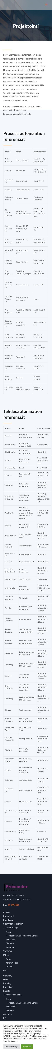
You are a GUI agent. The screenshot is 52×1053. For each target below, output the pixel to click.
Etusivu (6, 912)
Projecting (7, 987)
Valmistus (7, 951)
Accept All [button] (27, 1047)
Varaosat (10, 947)
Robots (6, 991)
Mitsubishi (10, 939)
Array (8, 932)
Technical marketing (12, 994)
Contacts (7, 1014)
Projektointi (8, 916)
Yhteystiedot (12, 963)
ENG (5, 970)
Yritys (8, 959)
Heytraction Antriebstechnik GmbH (22, 936)
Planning (7, 983)
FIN (4, 1018)
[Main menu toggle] (46, 5)
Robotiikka (8, 920)
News (5, 979)
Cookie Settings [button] (11, 1047)
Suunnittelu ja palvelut (13, 924)
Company (7, 976)
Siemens (10, 943)
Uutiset (9, 966)
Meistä (6, 955)
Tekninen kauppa (10, 927)
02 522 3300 (13, 905)
